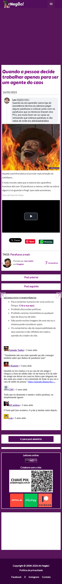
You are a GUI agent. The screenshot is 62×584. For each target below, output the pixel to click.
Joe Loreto (28, 261)
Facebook (16, 576)
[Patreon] (45, 500)
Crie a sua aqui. (27, 305)
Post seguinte (31, 286)
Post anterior (31, 277)
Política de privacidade (31, 570)
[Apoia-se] (17, 500)
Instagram (34, 576)
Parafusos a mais (20, 254)
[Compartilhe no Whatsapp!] (46, 241)
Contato (46, 576)
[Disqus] (31, 382)
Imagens (20, 264)
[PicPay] (31, 500)
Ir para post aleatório (31, 439)
